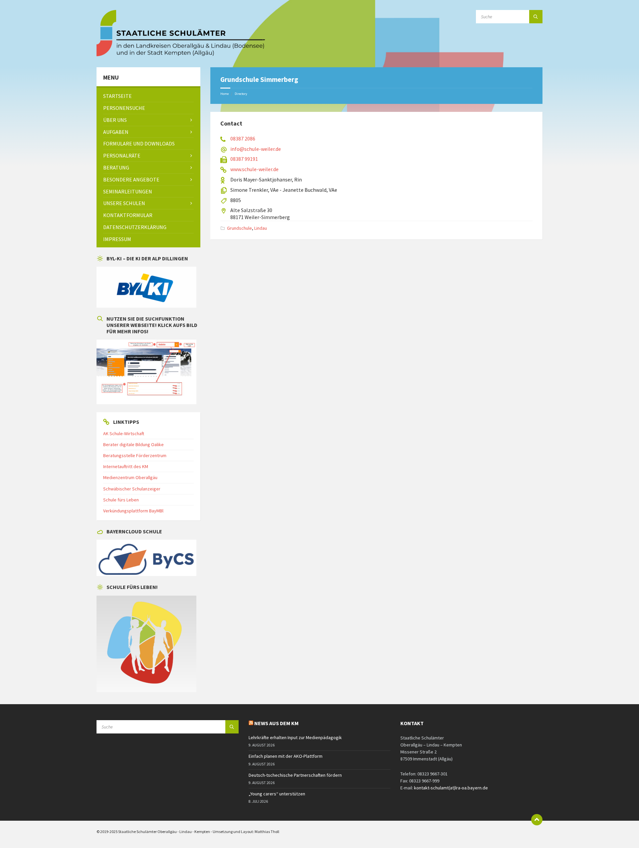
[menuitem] (148, 96)
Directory (241, 94)
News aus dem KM (276, 723)
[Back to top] (536, 819)
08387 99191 (244, 158)
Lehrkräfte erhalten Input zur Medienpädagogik (295, 737)
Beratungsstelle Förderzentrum (134, 455)
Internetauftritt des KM (125, 466)
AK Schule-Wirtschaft (123, 433)
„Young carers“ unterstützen (277, 794)
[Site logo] (181, 54)
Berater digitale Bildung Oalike (133, 444)
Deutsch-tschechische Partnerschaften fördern (295, 775)
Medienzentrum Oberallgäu (130, 477)
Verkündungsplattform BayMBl (133, 511)
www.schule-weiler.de (254, 169)
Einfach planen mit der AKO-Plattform (285, 756)
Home (224, 94)
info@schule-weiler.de (255, 148)
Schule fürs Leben (121, 500)
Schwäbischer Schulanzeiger (131, 489)
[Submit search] (535, 16)
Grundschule (239, 228)
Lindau (260, 228)
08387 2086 (242, 138)
